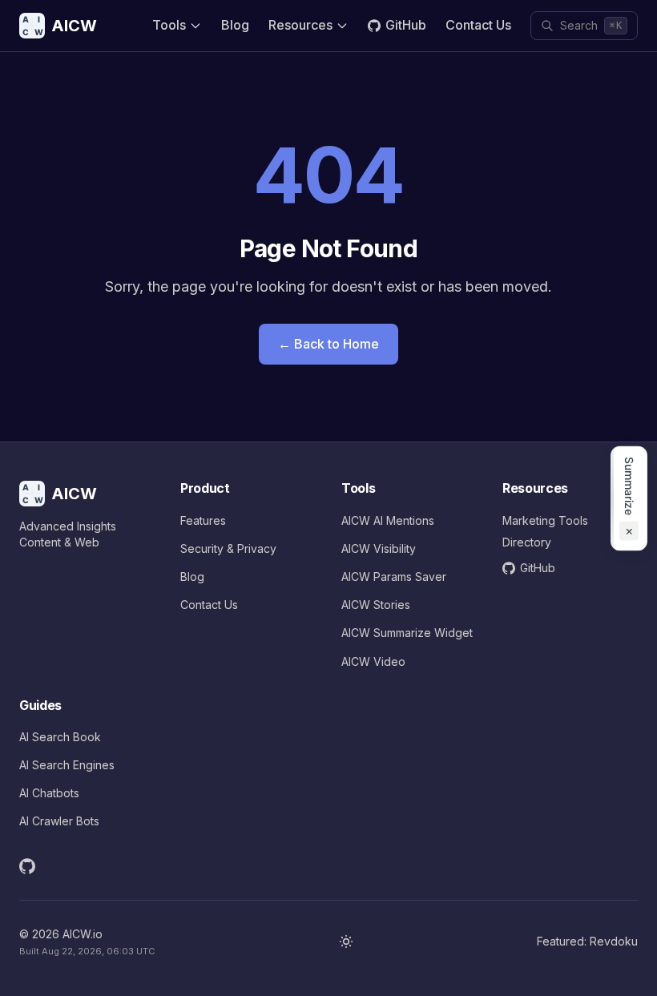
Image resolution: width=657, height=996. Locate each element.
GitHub (405, 25)
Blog (235, 25)
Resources (300, 25)
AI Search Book (60, 737)
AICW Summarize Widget (407, 632)
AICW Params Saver (393, 576)
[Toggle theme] (346, 941)
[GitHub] (27, 866)
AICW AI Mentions (387, 520)
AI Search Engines (67, 765)
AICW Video (373, 661)
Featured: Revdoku (587, 941)
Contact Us (478, 25)
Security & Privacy (228, 548)
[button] (629, 498)
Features (203, 520)
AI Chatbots (49, 793)
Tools (169, 25)
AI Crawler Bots (59, 821)
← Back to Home (328, 344)
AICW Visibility (378, 548)
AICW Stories (375, 604)
